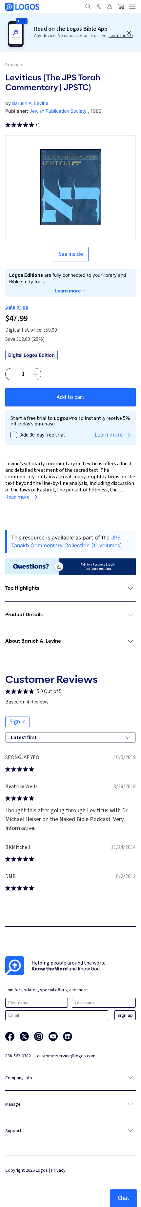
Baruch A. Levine (30, 103)
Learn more (68, 290)
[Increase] (35, 374)
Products (14, 65)
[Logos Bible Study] (22, 6)
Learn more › (121, 35)
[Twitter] (24, 1036)
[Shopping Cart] (120, 6)
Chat (123, 1198)
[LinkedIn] (67, 1036)
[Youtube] (53, 1036)
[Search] (88, 6)
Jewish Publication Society (58, 111)
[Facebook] (9, 1036)
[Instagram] (38, 1036)
